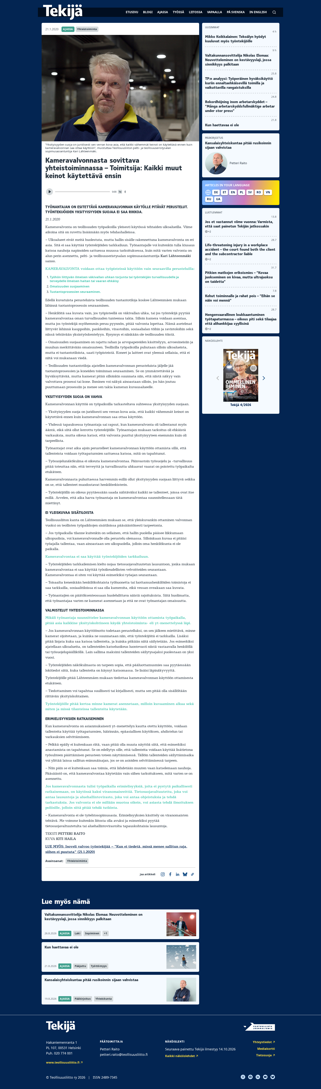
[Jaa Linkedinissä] (178, 874)
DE (216, 192)
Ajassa (162, 12)
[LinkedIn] (258, 1077)
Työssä (178, 12)
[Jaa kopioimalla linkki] (192, 874)
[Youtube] (265, 1077)
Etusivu (132, 12)
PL (241, 192)
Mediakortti (266, 1049)
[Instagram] (243, 1077)
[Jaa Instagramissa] (163, 874)
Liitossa (195, 12)
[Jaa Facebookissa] (170, 874)
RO (259, 192)
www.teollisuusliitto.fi (63, 1062)
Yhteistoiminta (87, 29)
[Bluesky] (272, 1077)
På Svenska (236, 12)
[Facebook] (250, 1077)
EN (233, 192)
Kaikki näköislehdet (180, 1056)
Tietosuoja (264, 1055)
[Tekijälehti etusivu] (62, 12)
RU (209, 199)
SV (250, 192)
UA (218, 199)
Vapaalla (214, 12)
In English (258, 12)
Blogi (148, 12)
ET (224, 192)
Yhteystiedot (262, 1042)
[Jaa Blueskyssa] (185, 874)
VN (268, 192)
